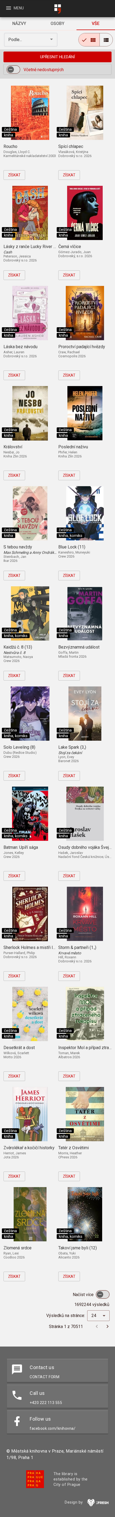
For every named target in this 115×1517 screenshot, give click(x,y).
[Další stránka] (107, 1326)
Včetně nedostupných (44, 69)
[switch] (13, 69)
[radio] (89, 39)
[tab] (19, 23)
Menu (14, 8)
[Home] (57, 9)
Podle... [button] (15, 39)
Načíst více (84, 1294)
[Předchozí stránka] (96, 1326)
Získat (14, 175)
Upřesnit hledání (57, 56)
